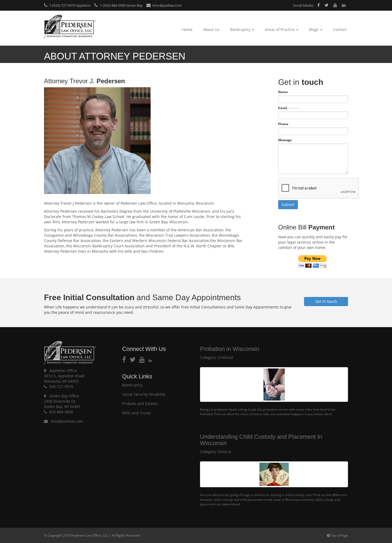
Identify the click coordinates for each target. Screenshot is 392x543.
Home (187, 29)
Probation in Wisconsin (229, 349)
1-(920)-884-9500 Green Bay (121, 5)
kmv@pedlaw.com (167, 5)
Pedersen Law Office (70, 27)
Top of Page (339, 535)
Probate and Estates (140, 403)
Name (283, 92)
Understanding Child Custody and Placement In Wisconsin (261, 439)
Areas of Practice (280, 29)
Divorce (224, 451)
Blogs (314, 29)
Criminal (225, 357)
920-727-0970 (61, 386)
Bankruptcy (240, 29)
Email (288, 108)
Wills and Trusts (136, 412)
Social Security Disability (144, 394)
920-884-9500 (61, 411)
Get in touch (326, 301)
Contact (340, 29)
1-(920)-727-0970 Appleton (70, 5)
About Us (211, 29)
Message (285, 140)
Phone (283, 124)
